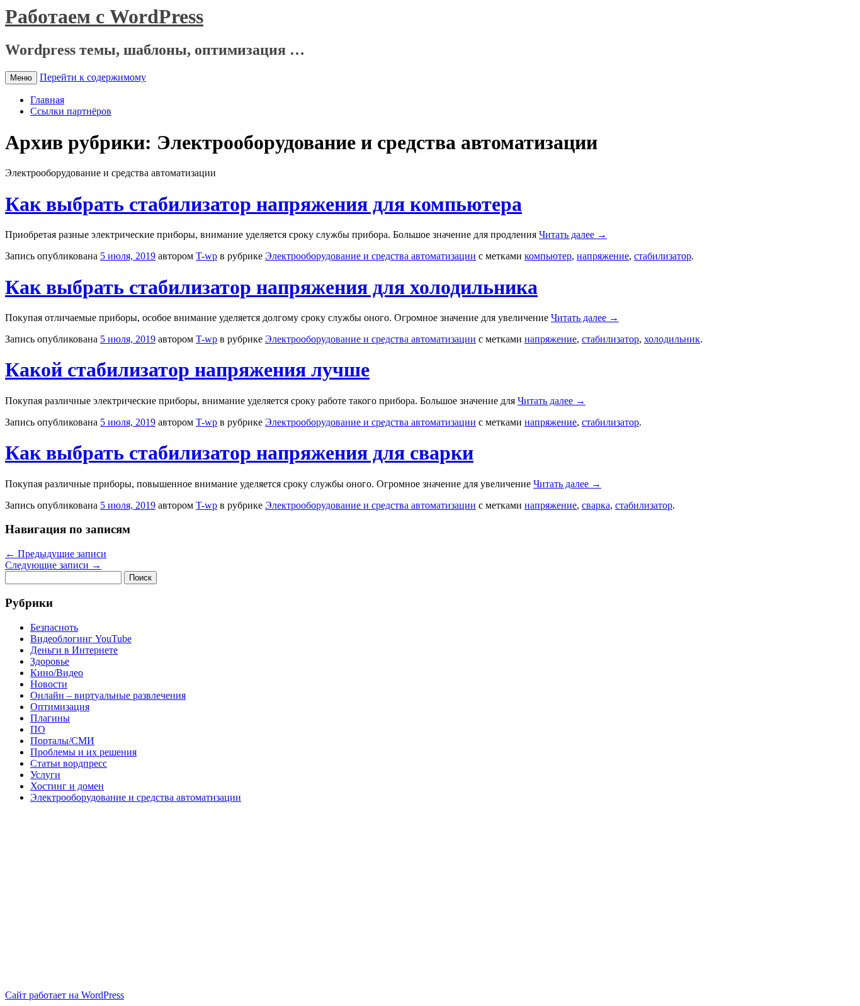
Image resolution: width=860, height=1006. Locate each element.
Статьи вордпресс (68, 763)
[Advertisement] (111, 901)
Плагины (50, 718)
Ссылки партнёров (70, 111)
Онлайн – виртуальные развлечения (108, 695)
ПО (37, 729)
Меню (21, 77)
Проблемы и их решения (83, 752)
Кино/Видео (56, 672)
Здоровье (49, 661)
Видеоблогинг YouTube (81, 638)
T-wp (206, 256)
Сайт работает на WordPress (64, 995)
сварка (596, 505)
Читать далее (573, 234)
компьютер (548, 256)
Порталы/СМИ (62, 740)
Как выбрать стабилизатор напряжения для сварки (239, 452)
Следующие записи (53, 565)
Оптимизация (59, 706)
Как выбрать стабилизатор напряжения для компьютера (263, 204)
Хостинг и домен (67, 786)
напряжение (603, 256)
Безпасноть (54, 627)
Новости (48, 684)
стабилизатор (662, 256)
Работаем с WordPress (104, 16)
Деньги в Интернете (74, 650)
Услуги (45, 774)
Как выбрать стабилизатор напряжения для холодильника (271, 287)
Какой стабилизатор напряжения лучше (187, 369)
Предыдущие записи (55, 553)
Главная (47, 99)
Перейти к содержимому (93, 77)
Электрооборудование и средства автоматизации (370, 256)
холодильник (672, 339)
